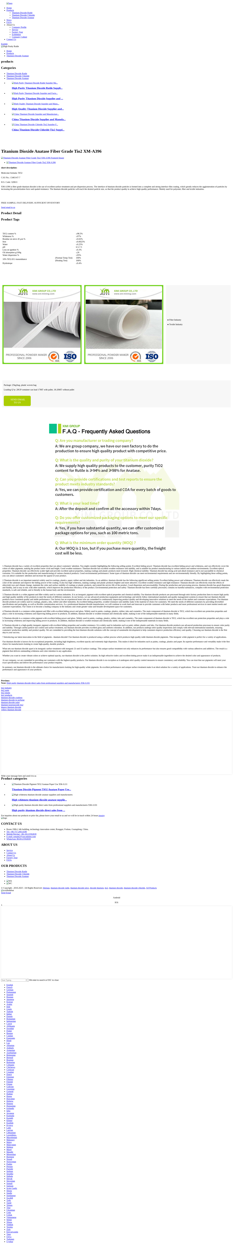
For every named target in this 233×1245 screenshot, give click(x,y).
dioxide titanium (97, 888)
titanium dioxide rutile (60, 888)
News (8, 20)
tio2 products (6, 695)
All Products (151, 888)
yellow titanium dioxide (11, 710)
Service (15, 30)
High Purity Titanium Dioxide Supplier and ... (37, 98)
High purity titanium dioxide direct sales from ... (38, 810)
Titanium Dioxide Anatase (23, 17)
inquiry (102, 815)
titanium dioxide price (79, 888)
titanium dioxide (116, 888)
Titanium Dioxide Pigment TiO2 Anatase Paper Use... (41, 789)
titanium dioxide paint (10, 702)
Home (9, 8)
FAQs (9, 22)
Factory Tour (17, 32)
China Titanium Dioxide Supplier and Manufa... (39, 119)
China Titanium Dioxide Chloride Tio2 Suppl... (38, 129)
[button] (17, 401)
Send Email (6, 893)
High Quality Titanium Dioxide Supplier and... (38, 108)
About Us (10, 855)
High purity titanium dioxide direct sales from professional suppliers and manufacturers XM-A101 (48, 683)
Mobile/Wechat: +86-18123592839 (21, 834)
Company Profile (19, 27)
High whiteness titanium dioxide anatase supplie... (39, 799)
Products (10, 10)
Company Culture (19, 37)
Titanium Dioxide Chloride (23, 15)
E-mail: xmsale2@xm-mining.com (21, 836)
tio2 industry (6, 688)
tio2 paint (5, 690)
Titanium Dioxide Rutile (22, 13)
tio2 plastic (5, 693)
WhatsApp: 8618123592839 (18, 839)
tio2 (106, 888)
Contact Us (11, 39)
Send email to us (8, 207)
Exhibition (16, 34)
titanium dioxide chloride (134, 888)
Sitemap (46, 888)
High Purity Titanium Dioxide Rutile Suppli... (37, 88)
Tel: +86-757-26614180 (16, 832)
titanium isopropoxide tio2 (12, 705)
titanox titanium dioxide (11, 707)
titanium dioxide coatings (11, 697)
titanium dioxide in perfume (13, 700)
